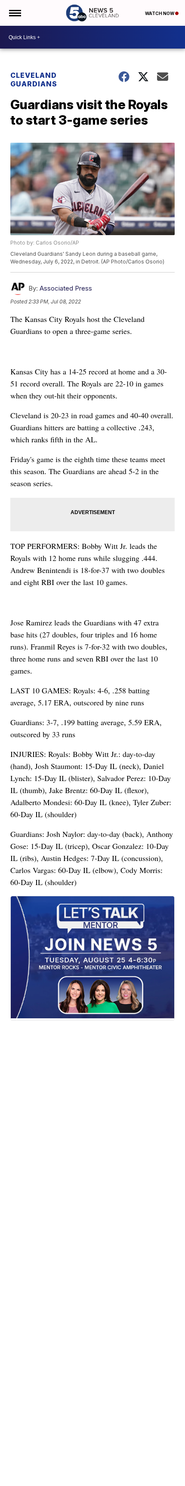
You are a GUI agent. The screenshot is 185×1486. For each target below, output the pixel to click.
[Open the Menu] (14, 13)
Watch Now (160, 13)
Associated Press (66, 288)
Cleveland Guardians (33, 79)
